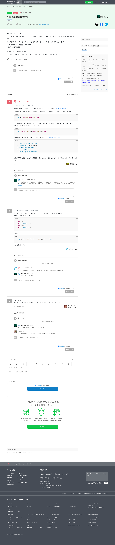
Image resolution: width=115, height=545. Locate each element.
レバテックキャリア (58, 478)
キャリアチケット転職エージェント (15, 517)
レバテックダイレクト (46, 482)
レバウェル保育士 (92, 519)
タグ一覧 (9, 480)
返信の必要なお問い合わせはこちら (96, 483)
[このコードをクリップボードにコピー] (77, 115)
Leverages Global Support (74, 525)
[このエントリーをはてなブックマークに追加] (106, 24)
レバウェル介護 (51, 519)
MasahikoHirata (73, 305)
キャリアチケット (11, 514)
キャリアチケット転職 (93, 514)
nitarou (102, 16)
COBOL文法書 (61, 108)
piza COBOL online (54, 137)
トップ (8, 6)
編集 (30, 164)
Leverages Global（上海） (94, 525)
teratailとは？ (10, 473)
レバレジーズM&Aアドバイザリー (96, 517)
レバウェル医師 (71, 522)
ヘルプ (19, 480)
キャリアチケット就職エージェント (35, 514)
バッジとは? (10, 475)
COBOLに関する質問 (16, 6)
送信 (106, 482)
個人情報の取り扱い (88, 493)
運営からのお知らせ (22, 475)
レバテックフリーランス (46, 474)
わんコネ (29, 525)
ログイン (97, 2)
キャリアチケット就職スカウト (75, 514)
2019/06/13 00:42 (44, 24)
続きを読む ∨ (21, 185)
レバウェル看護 (71, 519)
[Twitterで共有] (96, 24)
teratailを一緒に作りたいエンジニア (21, 464)
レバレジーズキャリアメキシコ (14, 527)
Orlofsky (21, 331)
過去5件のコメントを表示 (48, 321)
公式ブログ (20, 473)
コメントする (68, 82)
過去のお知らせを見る (100, 89)
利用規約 (71, 493)
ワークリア (70, 517)
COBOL (10, 20)
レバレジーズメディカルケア (14, 525)
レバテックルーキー (45, 478)
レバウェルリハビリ (32, 522)
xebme (72, 163)
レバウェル (30, 519)
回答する (43, 388)
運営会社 (64, 493)
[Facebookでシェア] (101, 24)
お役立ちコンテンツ (22, 482)
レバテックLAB (51, 486)
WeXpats (49, 525)
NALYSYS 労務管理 (52, 527)
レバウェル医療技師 (12, 522)
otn (70, 248)
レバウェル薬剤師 (92, 522)
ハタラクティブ (31, 517)
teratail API (20, 477)
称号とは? (9, 477)
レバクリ (9, 519)
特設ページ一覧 (11, 484)
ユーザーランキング (12, 482)
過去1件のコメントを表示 (48, 263)
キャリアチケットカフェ (53, 514)
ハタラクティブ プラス (52, 517)
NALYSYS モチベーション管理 (34, 527)
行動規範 (61, 78)
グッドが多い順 (73, 94)
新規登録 (104, 2)
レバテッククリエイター (61, 474)
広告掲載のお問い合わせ (102, 493)
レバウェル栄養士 (51, 522)
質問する (43, 426)
